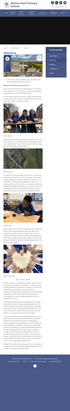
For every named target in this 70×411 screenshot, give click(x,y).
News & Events (15, 48)
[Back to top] (35, 366)
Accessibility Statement (55, 361)
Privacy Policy (33, 361)
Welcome (26, 48)
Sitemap (25, 361)
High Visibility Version (14, 361)
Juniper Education (53, 359)
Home (5, 48)
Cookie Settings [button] (42, 361)
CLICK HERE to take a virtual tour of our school (20, 79)
